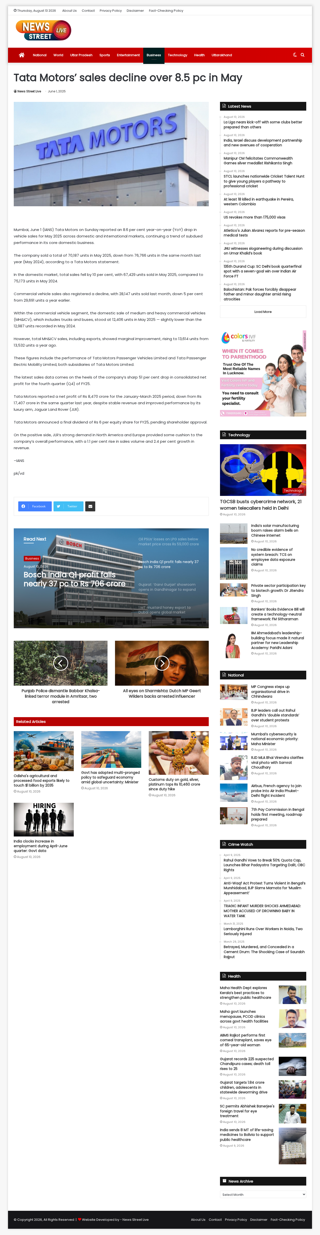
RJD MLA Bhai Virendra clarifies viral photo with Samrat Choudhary (277, 762)
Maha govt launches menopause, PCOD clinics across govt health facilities (244, 1016)
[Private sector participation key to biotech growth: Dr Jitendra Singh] (234, 590)
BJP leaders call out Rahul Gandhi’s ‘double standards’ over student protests (275, 715)
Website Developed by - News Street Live (115, 1219)
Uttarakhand (222, 55)
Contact (88, 10)
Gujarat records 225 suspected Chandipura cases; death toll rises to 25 (247, 1063)
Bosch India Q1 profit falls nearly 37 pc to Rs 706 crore (75, 579)
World (58, 55)
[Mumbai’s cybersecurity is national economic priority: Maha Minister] (234, 741)
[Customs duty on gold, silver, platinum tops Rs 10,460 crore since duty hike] (179, 753)
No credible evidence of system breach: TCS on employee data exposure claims (273, 557)
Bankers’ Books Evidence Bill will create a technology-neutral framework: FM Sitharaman (277, 614)
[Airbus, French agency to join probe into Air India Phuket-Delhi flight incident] (234, 793)
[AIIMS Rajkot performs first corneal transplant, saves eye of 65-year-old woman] (292, 1040)
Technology (177, 55)
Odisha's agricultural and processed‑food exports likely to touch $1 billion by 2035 (42, 780)
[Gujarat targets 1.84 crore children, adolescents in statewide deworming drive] (292, 1089)
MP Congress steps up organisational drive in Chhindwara (270, 691)
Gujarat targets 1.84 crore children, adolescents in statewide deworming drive (244, 1087)
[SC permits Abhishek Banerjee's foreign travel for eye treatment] (292, 1113)
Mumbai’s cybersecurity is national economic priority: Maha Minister (274, 739)
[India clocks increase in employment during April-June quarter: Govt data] (44, 819)
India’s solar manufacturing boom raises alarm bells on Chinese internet (275, 530)
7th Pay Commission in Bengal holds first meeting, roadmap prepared (277, 814)
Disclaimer (135, 10)
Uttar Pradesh (81, 55)
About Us (69, 10)
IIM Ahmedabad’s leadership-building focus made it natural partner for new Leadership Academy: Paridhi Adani (277, 640)
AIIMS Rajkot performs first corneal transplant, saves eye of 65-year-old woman (246, 1040)
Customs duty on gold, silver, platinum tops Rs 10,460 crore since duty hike (174, 784)
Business (154, 55)
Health (199, 55)
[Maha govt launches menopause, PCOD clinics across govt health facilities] (292, 1018)
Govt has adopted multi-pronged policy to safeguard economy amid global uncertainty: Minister (110, 777)
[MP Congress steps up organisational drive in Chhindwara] (234, 692)
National (39, 55)
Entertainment (128, 55)
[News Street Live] (43, 30)
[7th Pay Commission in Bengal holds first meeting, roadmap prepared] (234, 815)
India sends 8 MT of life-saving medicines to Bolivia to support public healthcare (247, 1134)
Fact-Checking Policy (166, 10)
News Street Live (29, 91)
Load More (263, 311)
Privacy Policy (111, 10)
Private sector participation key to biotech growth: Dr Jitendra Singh (278, 590)
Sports (105, 55)
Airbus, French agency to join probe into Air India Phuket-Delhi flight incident (276, 790)
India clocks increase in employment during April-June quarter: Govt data (41, 846)
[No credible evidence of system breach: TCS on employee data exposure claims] (234, 563)
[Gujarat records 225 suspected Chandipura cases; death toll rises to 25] (292, 1066)
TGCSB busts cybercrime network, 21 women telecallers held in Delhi (261, 504)
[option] (111, 578)
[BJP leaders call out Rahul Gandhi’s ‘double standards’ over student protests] (234, 717)
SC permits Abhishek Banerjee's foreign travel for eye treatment (247, 1111)
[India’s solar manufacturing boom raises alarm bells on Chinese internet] (234, 533)
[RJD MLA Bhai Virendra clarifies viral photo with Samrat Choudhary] (234, 767)
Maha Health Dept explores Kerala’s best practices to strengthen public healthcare (245, 992)
